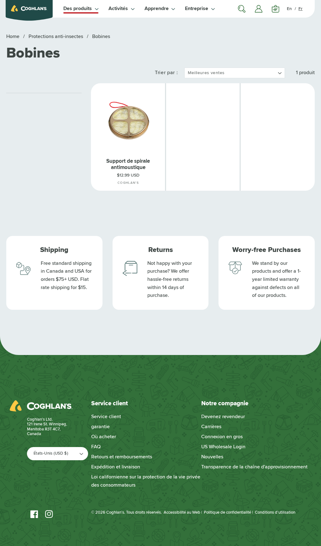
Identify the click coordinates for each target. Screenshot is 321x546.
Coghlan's (115, 512)
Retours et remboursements (121, 457)
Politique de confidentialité (227, 512)
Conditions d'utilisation (275, 512)
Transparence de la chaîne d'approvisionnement (254, 467)
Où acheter (103, 437)
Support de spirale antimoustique (128, 164)
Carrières (211, 426)
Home (12, 36)
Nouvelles (212, 457)
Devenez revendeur (223, 416)
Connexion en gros (222, 437)
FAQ (96, 447)
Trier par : (166, 72)
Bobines (101, 36)
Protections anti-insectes (56, 36)
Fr (300, 8)
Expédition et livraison (115, 467)
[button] (80, 9)
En (289, 8)
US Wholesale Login (223, 447)
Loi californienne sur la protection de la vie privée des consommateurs (145, 481)
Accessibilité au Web (182, 512)
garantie (100, 426)
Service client (106, 416)
